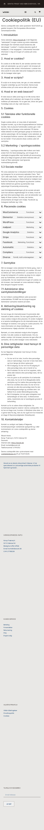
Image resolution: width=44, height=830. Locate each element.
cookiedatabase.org (8, 454)
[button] (25, 12)
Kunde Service (9, 619)
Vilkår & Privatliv (10, 705)
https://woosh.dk (19, 40)
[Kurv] (38, 12)
